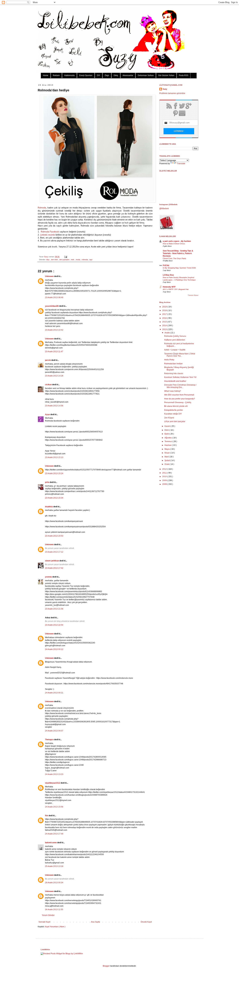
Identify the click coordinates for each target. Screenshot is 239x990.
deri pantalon (64, 260)
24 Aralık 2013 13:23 (54, 774)
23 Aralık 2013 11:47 (54, 351)
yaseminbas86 (52, 306)
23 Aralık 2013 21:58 (54, 609)
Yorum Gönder (48, 915)
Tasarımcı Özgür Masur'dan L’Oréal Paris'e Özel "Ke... (179, 355)
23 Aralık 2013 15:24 (54, 473)
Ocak (167, 464)
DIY (98, 75)
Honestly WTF (169, 287)
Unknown (49, 276)
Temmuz (169, 441)
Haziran (168, 445)
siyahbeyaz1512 (53, 783)
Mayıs (167, 449)
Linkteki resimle (47, 235)
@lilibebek (164, 208)
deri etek (54, 260)
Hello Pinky (169, 360)
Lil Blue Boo (168, 275)
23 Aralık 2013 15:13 (54, 457)
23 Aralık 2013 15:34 (54, 498)
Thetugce (49, 739)
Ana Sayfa (95, 922)
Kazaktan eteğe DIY (173, 414)
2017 (164, 314)
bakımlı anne (51, 842)
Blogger (106, 966)
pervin (48, 360)
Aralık (167, 333)
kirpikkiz (49, 506)
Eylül (167, 434)
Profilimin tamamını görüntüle (172, 93)
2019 (164, 307)
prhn (47, 482)
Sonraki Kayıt (44, 922)
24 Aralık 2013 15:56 (54, 807)
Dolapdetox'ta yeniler (173, 410)
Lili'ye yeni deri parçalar (174, 421)
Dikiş (116, 75)
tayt (90, 260)
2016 (164, 318)
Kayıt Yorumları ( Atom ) (55, 926)
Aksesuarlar (128, 75)
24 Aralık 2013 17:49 (54, 834)
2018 (164, 310)
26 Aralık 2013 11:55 (54, 909)
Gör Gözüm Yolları (166, 75)
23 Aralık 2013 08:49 (54, 297)
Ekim (167, 430)
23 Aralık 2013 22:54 (54, 625)
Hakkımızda (69, 75)
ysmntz (48, 577)
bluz (48, 260)
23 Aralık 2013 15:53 (54, 536)
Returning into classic (173, 373)
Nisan (167, 453)
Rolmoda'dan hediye (173, 363)
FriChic (166, 265)
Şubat (167, 460)
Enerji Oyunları (85, 75)
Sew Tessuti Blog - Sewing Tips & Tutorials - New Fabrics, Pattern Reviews (178, 253)
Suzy (46, 257)
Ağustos (168, 438)
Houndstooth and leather (175, 381)
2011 (164, 473)
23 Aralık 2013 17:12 (54, 552)
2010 (164, 476)
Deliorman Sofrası (146, 75)
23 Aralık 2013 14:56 (54, 406)
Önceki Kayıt (146, 922)
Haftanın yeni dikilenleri (174, 340)
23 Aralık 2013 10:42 (54, 330)
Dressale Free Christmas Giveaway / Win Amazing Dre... (180, 386)
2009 (164, 480)
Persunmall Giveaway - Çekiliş (177, 402)
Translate (181, 163)
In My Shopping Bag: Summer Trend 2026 (179, 268)
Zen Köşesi (169, 418)
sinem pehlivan (52, 561)
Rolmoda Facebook (50, 231)
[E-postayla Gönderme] (65, 257)
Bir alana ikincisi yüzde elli (176, 406)
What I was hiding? (172, 391)
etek (73, 260)
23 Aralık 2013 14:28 (54, 376)
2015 (164, 322)
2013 (164, 329)
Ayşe (47, 414)
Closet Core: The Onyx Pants (174, 258)
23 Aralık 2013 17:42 (54, 568)
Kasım (168, 426)
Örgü (107, 75)
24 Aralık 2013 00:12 (54, 649)
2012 (164, 469)
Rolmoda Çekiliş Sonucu (175, 336)
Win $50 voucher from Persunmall (179, 395)
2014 (164, 325)
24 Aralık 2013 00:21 (54, 693)
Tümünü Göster (193, 295)
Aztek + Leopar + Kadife (174, 350)
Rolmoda (42, 207)
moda (78, 260)
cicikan (48, 384)
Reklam (56, 75)
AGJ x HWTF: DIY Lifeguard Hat (175, 289)
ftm (47, 815)
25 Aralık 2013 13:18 (54, 866)
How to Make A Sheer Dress (174, 244)
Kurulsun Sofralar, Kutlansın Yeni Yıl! (180, 377)
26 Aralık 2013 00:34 (54, 882)
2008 (164, 484)
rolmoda (85, 260)
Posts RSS (183, 75)
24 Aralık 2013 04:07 (54, 731)
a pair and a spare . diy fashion (177, 241)
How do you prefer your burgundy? (179, 399)
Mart (167, 457)
